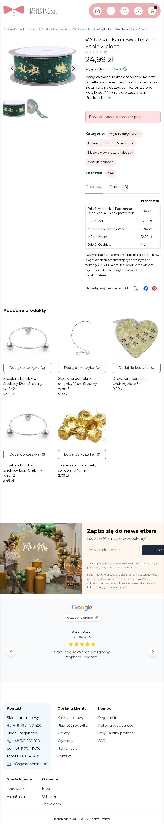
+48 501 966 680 (26, 741)
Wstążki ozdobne (101, 162)
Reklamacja (67, 749)
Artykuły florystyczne (125, 134)
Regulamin (107, 718)
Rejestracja (16, 796)
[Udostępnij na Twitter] (136, 288)
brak (110, 173)
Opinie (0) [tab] (118, 186)
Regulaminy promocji (116, 733)
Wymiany (65, 741)
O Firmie (49, 796)
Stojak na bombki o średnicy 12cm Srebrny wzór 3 (77, 384)
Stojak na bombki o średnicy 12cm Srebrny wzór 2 (22, 384)
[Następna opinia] (153, 651)
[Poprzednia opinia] (11, 651)
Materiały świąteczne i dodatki (110, 153)
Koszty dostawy (70, 718)
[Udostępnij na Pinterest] (154, 288)
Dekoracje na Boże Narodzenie (111, 143)
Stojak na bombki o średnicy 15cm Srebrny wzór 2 (22, 470)
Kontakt (64, 756)
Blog (46, 789)
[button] (27, 368)
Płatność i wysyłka (72, 725)
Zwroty (63, 733)
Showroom (51, 804)
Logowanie (16, 789)
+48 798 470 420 (27, 725)
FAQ (101, 741)
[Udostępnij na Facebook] (145, 288)
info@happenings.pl (30, 764)
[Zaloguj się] (138, 11)
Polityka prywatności (116, 725)
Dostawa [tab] (93, 186)
